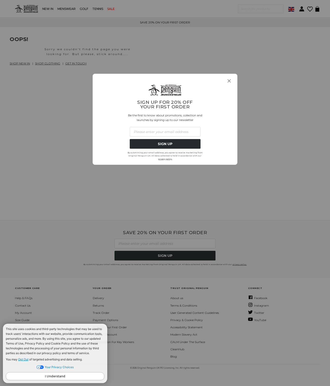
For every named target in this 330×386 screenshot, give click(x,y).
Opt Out (23, 359)
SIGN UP (165, 144)
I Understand (55, 376)
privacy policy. (165, 159)
